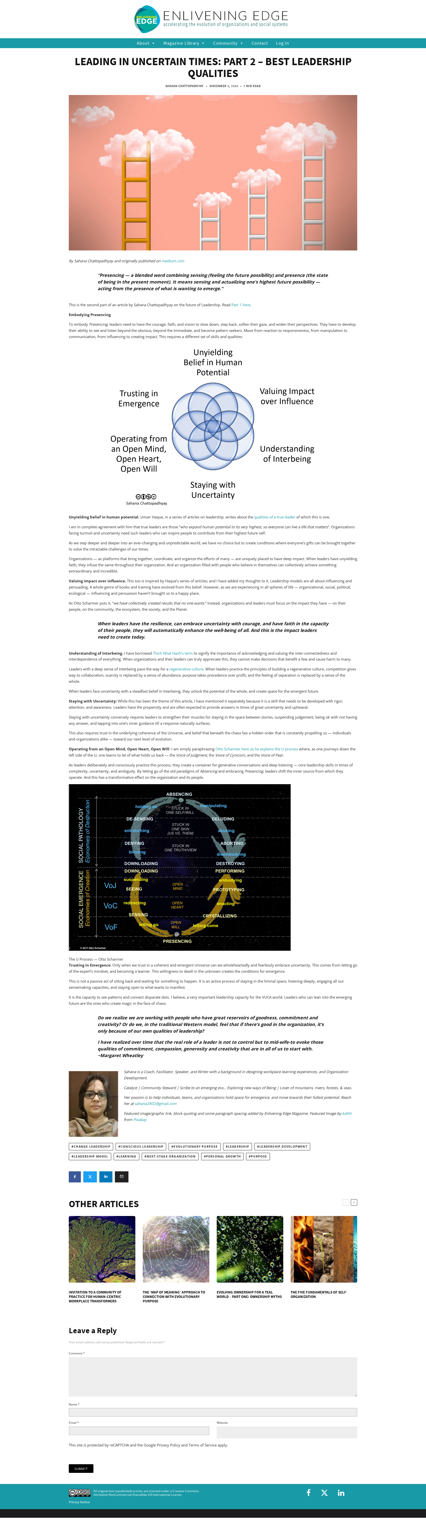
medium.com (172, 260)
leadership (238, 1146)
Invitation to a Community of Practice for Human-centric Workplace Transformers (95, 1296)
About (143, 43)
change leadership (92, 1146)
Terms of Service (203, 1445)
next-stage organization (171, 1156)
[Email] (121, 1176)
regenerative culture (186, 668)
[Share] (75, 1176)
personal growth (223, 1156)
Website (222, 1423)
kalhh (347, 1113)
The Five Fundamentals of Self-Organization (319, 1294)
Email (74, 1423)
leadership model (91, 1156)
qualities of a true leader (274, 516)
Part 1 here (240, 304)
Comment (77, 1353)
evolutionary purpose (196, 1146)
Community (225, 43)
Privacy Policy (168, 1445)
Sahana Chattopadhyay (184, 86)
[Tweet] (90, 1176)
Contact (260, 43)
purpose (259, 1156)
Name (74, 1404)
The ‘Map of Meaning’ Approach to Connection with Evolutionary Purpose (174, 1296)
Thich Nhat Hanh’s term (173, 653)
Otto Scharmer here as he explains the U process (256, 748)
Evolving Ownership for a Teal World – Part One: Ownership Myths (249, 1294)
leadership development (283, 1146)
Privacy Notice (79, 1502)
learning (128, 1156)
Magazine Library (181, 43)
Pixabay (139, 1119)
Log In (282, 43)
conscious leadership (142, 1146)
